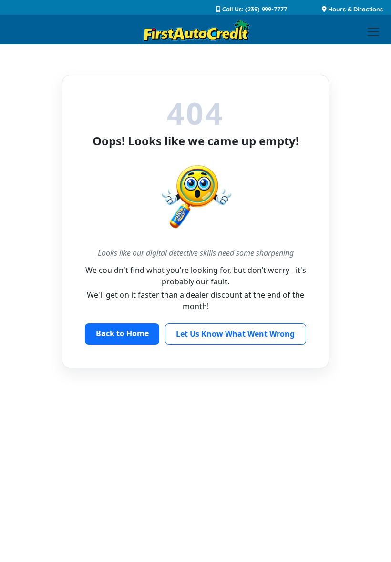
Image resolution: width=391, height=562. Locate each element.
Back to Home (122, 333)
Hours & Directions (354, 9)
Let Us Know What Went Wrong (235, 334)
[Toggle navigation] (373, 32)
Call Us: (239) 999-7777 (254, 9)
